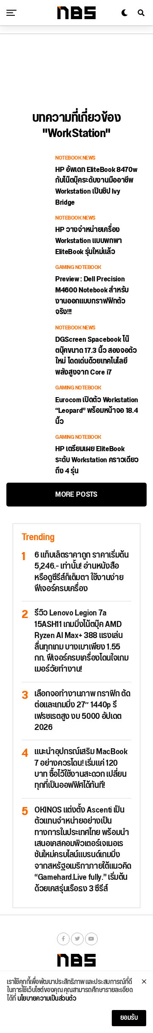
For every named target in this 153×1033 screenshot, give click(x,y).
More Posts (76, 494)
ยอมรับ (129, 1017)
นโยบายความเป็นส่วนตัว (46, 999)
